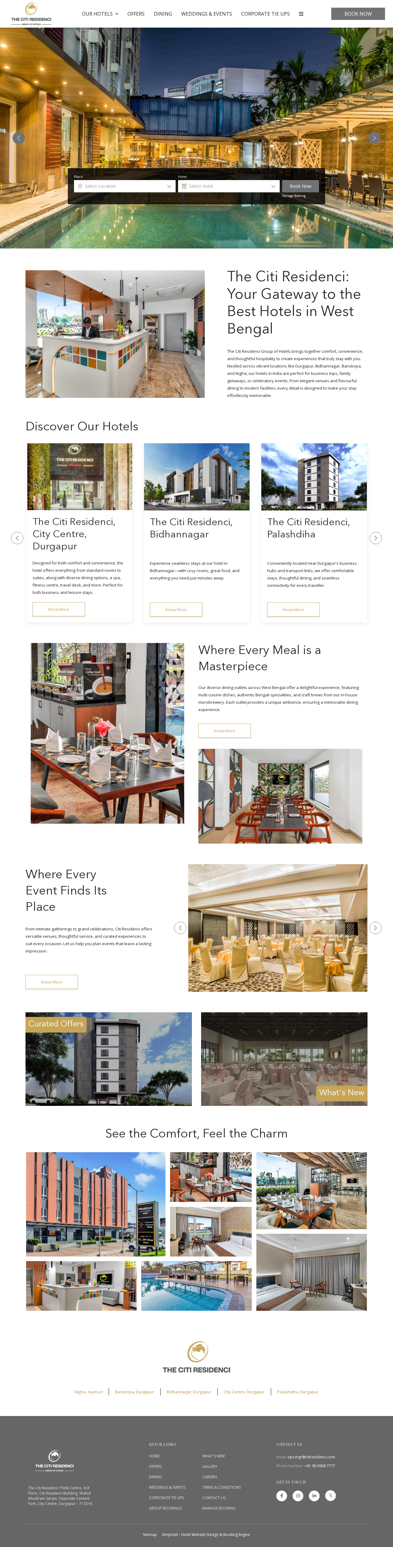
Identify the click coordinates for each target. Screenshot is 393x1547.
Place (78, 176)
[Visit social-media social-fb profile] (281, 1496)
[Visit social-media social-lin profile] (314, 1496)
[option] (79, 532)
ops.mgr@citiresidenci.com (311, 1457)
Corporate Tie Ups (265, 13)
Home (154, 1456)
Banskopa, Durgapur (134, 1392)
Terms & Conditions (221, 1487)
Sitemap (150, 1534)
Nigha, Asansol (89, 1392)
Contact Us (213, 1497)
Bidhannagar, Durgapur (189, 1392)
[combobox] (125, 186)
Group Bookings (165, 1508)
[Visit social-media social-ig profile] (298, 1496)
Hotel (182, 176)
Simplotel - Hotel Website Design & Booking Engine (206, 1534)
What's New (213, 1456)
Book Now (358, 13)
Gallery (209, 1466)
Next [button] (376, 538)
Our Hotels (97, 13)
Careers (209, 1477)
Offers (136, 13)
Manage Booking (293, 196)
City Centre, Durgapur (244, 1392)
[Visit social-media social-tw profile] (330, 1495)
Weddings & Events (206, 13)
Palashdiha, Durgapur (297, 1392)
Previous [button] (17, 538)
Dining (163, 13)
